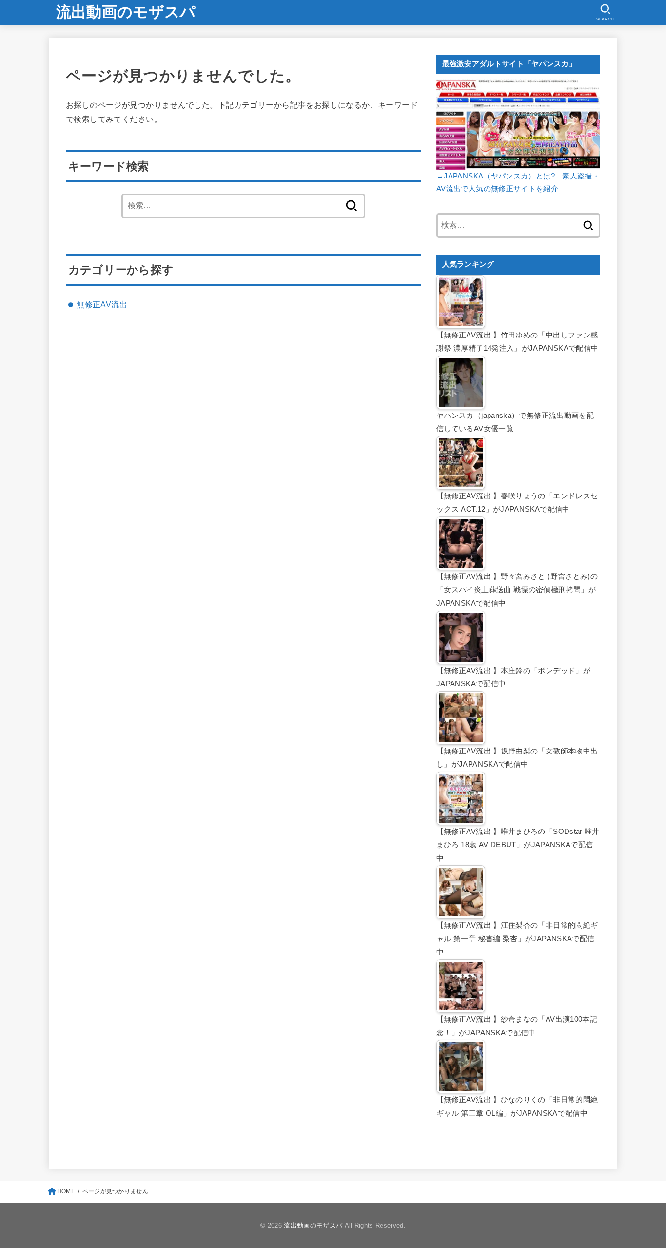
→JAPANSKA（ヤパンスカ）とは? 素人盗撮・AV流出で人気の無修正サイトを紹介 (518, 182)
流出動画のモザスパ (126, 11)
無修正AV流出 (102, 304)
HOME (66, 1191)
